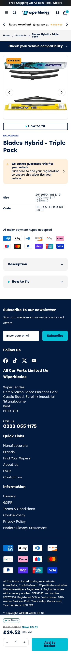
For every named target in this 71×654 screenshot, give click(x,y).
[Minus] (7, 642)
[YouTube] (34, 360)
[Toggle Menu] (6, 12)
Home (6, 36)
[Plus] (24, 642)
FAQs (7, 471)
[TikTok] (15, 360)
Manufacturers (15, 446)
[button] (35, 264)
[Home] (35, 13)
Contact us (12, 477)
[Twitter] (24, 360)
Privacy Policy (14, 521)
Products (21, 36)
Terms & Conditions (19, 509)
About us (10, 465)
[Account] (57, 12)
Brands (9, 452)
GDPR (7, 502)
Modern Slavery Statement (25, 528)
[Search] (14, 12)
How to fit (37, 126)
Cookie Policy (14, 515)
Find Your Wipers (16, 458)
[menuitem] (5, 360)
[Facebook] (5, 360)
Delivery (9, 496)
